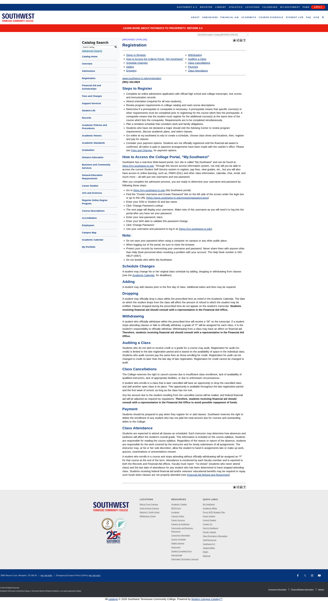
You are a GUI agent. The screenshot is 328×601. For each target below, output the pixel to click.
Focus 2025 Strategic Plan (214, 512)
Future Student (209, 516)
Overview (87, 63)
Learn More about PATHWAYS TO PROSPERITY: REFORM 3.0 (162, 28)
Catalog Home (90, 56)
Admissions (210, 17)
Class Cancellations (199, 62)
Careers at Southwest (180, 524)
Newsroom (176, 547)
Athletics (236, 7)
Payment (193, 66)
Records (86, 118)
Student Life (295, 17)
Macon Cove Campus (149, 504)
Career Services (178, 520)
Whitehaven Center (148, 516)
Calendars (270, 7)
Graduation (88, 150)
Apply (318, 7)
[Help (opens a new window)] (244, 40)
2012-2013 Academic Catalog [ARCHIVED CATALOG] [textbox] (218, 35)
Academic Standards (93, 143)
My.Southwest (290, 7)
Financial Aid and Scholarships (91, 87)
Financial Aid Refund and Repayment (208, 474)
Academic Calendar (92, 240)
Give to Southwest (210, 528)
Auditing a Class (197, 59)
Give (317, 17)
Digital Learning (177, 543)
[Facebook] (299, 576)
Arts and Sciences (92, 193)
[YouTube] (320, 576)
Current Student (209, 520)
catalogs (113, 599)
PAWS (205, 552)
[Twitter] (306, 576)
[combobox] (222, 34)
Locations (252, 7)
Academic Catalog (179, 504)
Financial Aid (229, 17)
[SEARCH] (323, 17)
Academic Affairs (210, 508)
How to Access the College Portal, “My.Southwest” (154, 59)
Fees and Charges (92, 96)
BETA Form (176, 508)
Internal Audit (176, 555)
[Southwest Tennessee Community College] (18, 17)
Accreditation (89, 218)
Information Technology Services (185, 559)
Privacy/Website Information (302, 589)
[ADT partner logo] (114, 530)
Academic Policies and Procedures (94, 127)
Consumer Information (180, 535)
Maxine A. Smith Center (150, 512)
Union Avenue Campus (149, 508)
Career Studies (90, 186)
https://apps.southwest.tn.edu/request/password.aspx (177, 197)
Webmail (206, 556)
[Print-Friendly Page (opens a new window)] (241, 40)
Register (206, 7)
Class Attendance (198, 70)
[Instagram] (313, 576)
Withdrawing (195, 55)
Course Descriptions (93, 211)
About (195, 17)
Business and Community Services (96, 166)
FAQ (308, 17)
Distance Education (92, 157)
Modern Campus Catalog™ (206, 599)
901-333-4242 (94, 576)
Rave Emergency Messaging (215, 536)
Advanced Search (92, 50)
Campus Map (89, 232)
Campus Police (177, 516)
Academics (248, 17)
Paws (306, 7)
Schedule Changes (137, 62)
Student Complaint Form (181, 551)
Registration (88, 78)
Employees (88, 225)
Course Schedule (271, 17)
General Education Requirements (92, 177)
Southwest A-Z (187, 7)
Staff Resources (209, 540)
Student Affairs (209, 548)
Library (220, 7)
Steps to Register (136, 55)
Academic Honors (92, 135)
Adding (130, 66)
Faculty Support (209, 532)
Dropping (131, 70)
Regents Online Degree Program (94, 202)
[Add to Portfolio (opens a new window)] (234, 40)
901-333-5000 (46, 576)
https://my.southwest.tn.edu (138, 165)
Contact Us (207, 524)
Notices (321, 589)
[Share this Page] (237, 40)
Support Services (91, 103)
